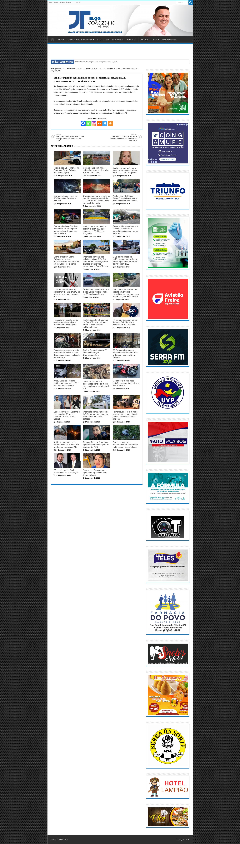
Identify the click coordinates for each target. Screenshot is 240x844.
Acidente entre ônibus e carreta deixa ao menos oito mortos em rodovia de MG (66, 444)
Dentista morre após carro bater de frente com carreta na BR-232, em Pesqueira (125, 170)
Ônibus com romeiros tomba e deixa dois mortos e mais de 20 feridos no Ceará (96, 291)
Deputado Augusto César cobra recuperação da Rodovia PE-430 (70, 138)
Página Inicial (58, 68)
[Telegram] (104, 123)
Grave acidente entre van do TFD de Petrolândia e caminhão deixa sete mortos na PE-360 (125, 230)
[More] (110, 123)
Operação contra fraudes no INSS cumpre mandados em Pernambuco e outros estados (96, 415)
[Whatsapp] (88, 123)
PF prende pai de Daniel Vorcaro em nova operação (66, 471)
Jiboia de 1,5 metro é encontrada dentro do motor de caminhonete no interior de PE (96, 385)
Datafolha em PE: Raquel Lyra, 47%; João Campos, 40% (96, 62)
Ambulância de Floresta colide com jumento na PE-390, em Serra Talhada (66, 383)
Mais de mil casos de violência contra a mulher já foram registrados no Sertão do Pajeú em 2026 (125, 260)
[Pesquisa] (190, 2)
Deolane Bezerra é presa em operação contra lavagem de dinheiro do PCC (96, 444)
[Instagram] (94, 123)
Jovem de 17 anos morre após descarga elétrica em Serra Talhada (95, 472)
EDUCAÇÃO (132, 40)
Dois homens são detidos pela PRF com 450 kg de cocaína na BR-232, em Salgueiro (94, 230)
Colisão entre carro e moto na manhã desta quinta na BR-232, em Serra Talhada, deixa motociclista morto (96, 199)
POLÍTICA (144, 40)
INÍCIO (52, 39)
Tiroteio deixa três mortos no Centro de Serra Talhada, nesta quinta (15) (66, 170)
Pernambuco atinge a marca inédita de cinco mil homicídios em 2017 (123, 138)
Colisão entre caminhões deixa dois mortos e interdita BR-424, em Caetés (95, 170)
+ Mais (154, 40)
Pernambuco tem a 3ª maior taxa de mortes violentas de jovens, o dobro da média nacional (125, 415)
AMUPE (61, 40)
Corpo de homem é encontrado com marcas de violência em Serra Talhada (125, 444)
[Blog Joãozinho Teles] (120, 20)
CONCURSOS (118, 40)
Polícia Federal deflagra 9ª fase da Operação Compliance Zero (95, 352)
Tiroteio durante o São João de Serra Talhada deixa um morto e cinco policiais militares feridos (95, 323)
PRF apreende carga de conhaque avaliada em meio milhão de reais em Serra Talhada (125, 353)
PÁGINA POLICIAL (74, 68)
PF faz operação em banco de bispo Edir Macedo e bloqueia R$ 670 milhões (125, 322)
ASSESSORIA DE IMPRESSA (79, 40)
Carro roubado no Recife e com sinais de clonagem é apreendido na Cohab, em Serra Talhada (66, 230)
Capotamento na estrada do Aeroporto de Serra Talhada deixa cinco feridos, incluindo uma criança (67, 353)
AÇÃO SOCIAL (103, 40)
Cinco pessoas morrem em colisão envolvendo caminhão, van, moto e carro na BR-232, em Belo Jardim (126, 293)
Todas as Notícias (168, 40)
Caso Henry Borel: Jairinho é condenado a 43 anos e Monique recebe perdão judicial (67, 415)
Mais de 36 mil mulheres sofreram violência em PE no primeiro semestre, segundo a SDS (67, 293)
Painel (78, 2)
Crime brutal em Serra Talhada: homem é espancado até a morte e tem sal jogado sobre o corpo (67, 260)
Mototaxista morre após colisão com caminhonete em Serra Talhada (126, 383)
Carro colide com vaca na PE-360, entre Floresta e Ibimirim (65, 198)
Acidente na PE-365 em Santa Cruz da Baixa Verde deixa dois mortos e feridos (125, 198)
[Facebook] (83, 123)
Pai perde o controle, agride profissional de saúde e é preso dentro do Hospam (66, 322)
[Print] (99, 123)
